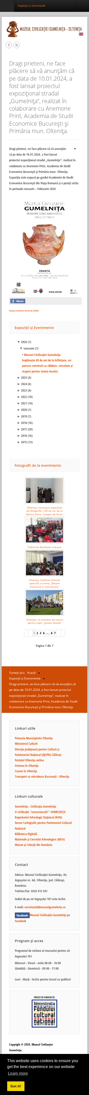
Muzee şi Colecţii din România (33, 844)
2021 (22, 403)
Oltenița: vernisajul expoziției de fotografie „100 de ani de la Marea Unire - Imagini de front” (44, 511)
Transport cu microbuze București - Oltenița (42, 776)
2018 (22, 422)
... (47, 633)
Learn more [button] (18, 1073)
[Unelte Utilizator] (73, 148)
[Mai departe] (59, 632)
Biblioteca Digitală (26, 834)
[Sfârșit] (63, 632)
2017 (22, 429)
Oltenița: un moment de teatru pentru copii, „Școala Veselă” (44, 621)
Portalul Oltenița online (29, 760)
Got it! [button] (15, 1086)
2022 (22, 397)
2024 (22, 384)
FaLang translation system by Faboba (24, 310)
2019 (22, 416)
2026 (22, 342)
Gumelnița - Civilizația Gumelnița (35, 806)
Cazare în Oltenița (26, 771)
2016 (22, 435)
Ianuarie (27, 348)
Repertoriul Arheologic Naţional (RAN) (38, 817)
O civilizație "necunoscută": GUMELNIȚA (40, 812)
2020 (22, 409)
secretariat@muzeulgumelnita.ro (45, 907)
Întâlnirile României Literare (44, 547)
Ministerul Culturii (26, 743)
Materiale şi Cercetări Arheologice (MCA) (40, 839)
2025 (22, 377)
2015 (22, 442)
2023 (22, 390)
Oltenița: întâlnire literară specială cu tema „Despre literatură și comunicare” (44, 583)
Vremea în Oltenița (27, 765)
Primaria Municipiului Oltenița (34, 738)
